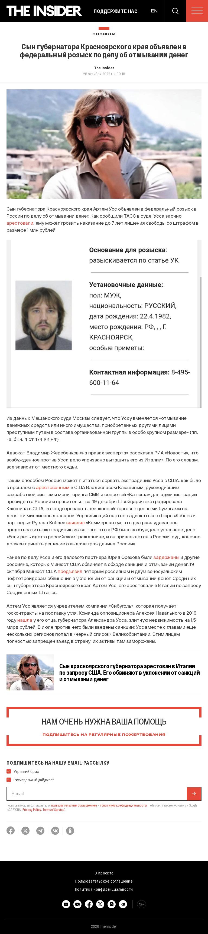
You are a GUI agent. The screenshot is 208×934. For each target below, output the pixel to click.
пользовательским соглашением (74, 805)
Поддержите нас (116, 11)
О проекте (104, 872)
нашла (24, 619)
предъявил (70, 571)
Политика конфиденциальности (104, 889)
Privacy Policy (31, 809)
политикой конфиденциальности (123, 805)
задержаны (166, 557)
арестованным (53, 487)
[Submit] (194, 793)
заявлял (75, 522)
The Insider (104, 67)
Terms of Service (53, 809)
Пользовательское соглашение (104, 881)
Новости (103, 34)
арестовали (19, 222)
